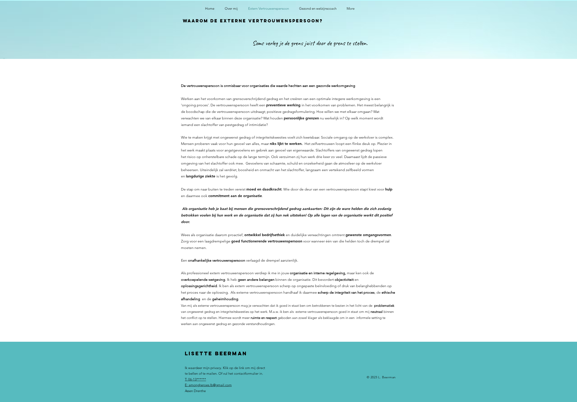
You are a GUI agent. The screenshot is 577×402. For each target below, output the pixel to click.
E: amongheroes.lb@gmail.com (208, 385)
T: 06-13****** (195, 379)
